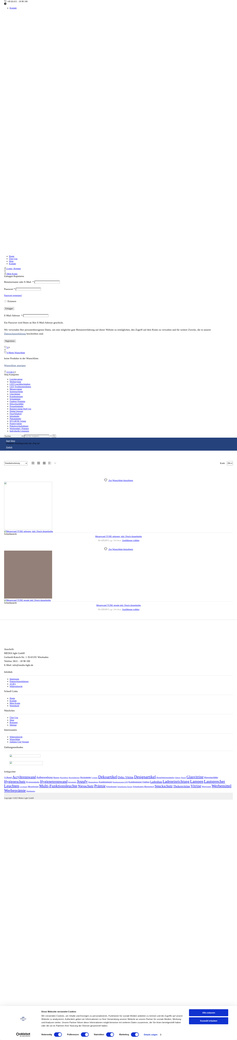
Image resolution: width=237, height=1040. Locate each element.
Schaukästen (15, 399)
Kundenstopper (16, 396)
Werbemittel (221, 786)
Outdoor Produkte (17, 401)
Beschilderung (74, 778)
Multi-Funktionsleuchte (58, 786)
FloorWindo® (16, 414)
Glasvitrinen (15, 394)
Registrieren (10, 341)
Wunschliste (15, 739)
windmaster (30, 791)
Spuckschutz (164, 786)
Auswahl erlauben (208, 1021)
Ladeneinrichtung (176, 781)
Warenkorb (14, 706)
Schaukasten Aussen (124, 787)
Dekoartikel (107, 777)
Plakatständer (15, 419)
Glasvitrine (195, 777)
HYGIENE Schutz (18, 421)
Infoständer (14, 416)
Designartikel (145, 777)
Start (8, 441)
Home (11, 256)
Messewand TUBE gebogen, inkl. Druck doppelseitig (118, 536)
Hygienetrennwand (53, 782)
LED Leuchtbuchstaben (20, 384)
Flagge (183, 778)
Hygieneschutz (15, 782)
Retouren (14, 722)
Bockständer (85, 777)
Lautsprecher (214, 781)
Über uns (13, 259)
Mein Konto (15, 703)
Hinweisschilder (17, 404)
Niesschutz (86, 786)
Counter (95, 778)
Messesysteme (16, 389)
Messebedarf (33, 786)
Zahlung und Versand (19, 742)
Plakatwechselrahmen (19, 426)
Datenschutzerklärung (15, 333)
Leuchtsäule (23, 786)
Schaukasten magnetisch (143, 786)
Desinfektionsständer (165, 777)
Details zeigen (150, 1034)
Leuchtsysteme (16, 379)
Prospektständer (16, 406)
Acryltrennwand (24, 777)
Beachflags (64, 778)
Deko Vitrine (126, 777)
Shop (11, 261)
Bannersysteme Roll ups (20, 409)
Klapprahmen (93, 782)
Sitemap (13, 725)
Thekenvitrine (181, 786)
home (12, 698)
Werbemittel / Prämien (19, 428)
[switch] (85, 1034)
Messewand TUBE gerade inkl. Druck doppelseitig (118, 605)
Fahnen (177, 778)
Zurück (9, 447)
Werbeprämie (15, 790)
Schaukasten (111, 786)
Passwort (9, 289)
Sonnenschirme (16, 391)
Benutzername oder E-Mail (19, 282)
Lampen (196, 781)
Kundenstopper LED (120, 782)
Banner (56, 777)
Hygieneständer (33, 782)
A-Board (8, 777)
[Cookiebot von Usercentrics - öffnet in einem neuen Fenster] (23, 1035)
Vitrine (196, 786)
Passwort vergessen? (13, 295)
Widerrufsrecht (16, 686)
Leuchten (11, 786)
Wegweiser (206, 786)
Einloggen (9, 309)
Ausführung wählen (130, 540)
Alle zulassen (208, 1013)
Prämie (100, 786)
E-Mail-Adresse (13, 315)
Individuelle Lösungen (19, 431)
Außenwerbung (44, 777)
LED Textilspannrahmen (20, 386)
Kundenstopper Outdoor (139, 782)
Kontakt (13, 8)
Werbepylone (15, 382)
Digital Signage (16, 411)
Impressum (14, 679)
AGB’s (13, 684)
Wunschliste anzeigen (15, 365)
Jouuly (82, 781)
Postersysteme (16, 423)
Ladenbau (156, 781)
